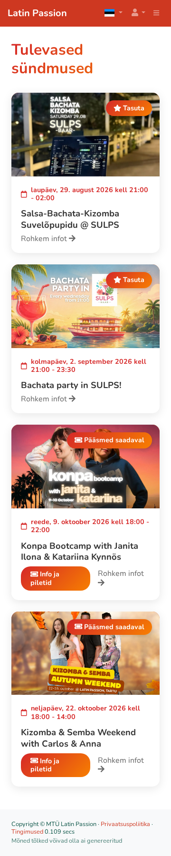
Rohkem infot (45, 238)
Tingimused (27, 831)
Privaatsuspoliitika (125, 824)
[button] (137, 13)
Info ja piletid (44, 578)
